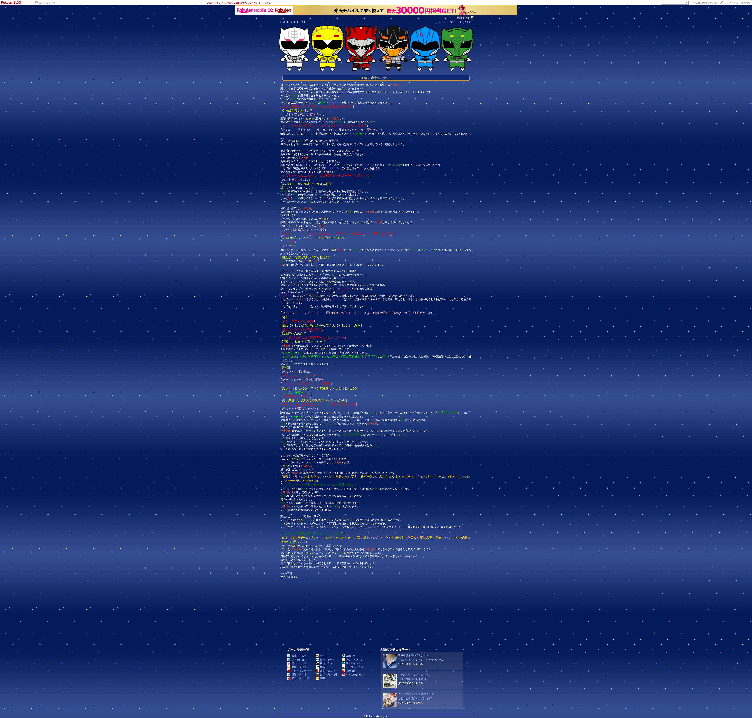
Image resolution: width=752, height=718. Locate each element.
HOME (283, 22)
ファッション (299, 659)
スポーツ (351, 655)
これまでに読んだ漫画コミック (416, 694)
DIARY (292, 22)
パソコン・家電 (354, 667)
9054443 (463, 17)
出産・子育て (299, 655)
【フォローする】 (447, 21)
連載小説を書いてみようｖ (413, 655)
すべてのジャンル (356, 674)
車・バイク (352, 663)
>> (705, 2)
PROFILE (304, 22)
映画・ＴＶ (326, 663)
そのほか (351, 670)
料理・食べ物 (299, 674)
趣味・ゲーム (327, 659)
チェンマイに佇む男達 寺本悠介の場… (421, 659)
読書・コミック (47, 2)
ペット (323, 655)
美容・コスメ (299, 663)
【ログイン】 (466, 21)
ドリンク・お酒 (300, 678)
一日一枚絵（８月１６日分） (414, 679)
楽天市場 (745, 2)
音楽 (322, 667)
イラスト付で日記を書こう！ (414, 674)
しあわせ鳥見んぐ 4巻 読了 (415, 698)
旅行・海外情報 (329, 674)
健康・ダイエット (301, 667)
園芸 (322, 678)
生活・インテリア (301, 670)
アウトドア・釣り (356, 659)
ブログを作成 (731, 2)
